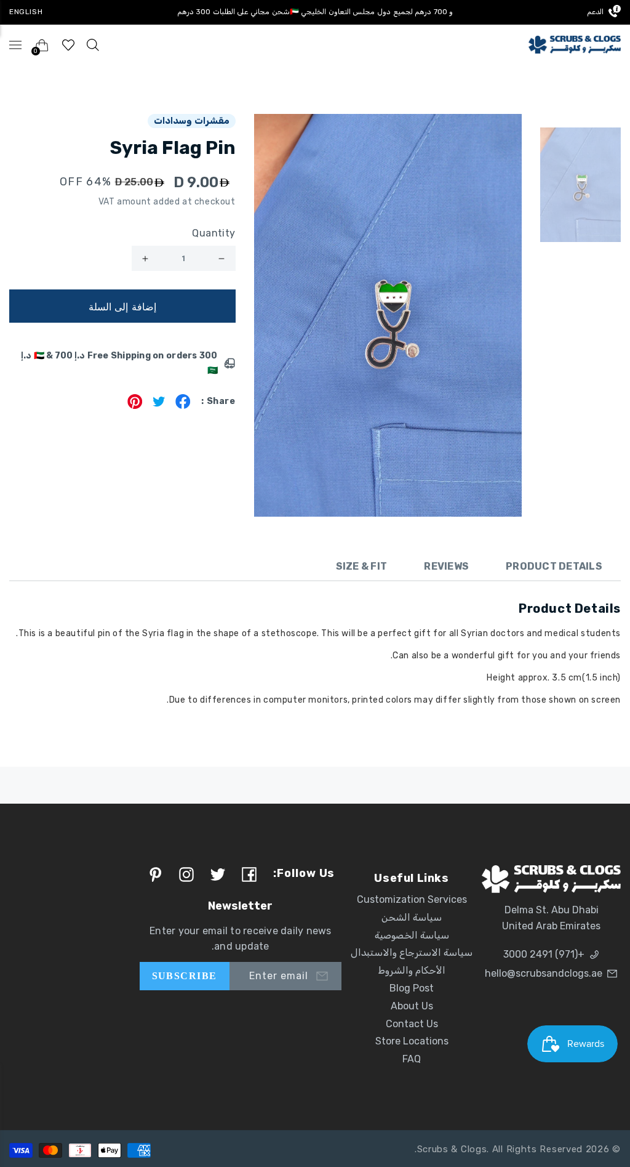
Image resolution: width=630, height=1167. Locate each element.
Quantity (213, 233)
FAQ (411, 1059)
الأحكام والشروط (411, 970)
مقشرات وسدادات (191, 120)
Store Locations (412, 1041)
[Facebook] (183, 405)
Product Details (554, 566)
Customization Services (412, 899)
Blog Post (411, 988)
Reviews (446, 566)
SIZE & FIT (362, 566)
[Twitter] (159, 405)
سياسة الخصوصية (412, 935)
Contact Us (412, 1024)
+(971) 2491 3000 (543, 954)
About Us (412, 1006)
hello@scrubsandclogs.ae (543, 973)
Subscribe (184, 976)
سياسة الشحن (411, 917)
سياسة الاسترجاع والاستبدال (411, 952)
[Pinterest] (135, 405)
